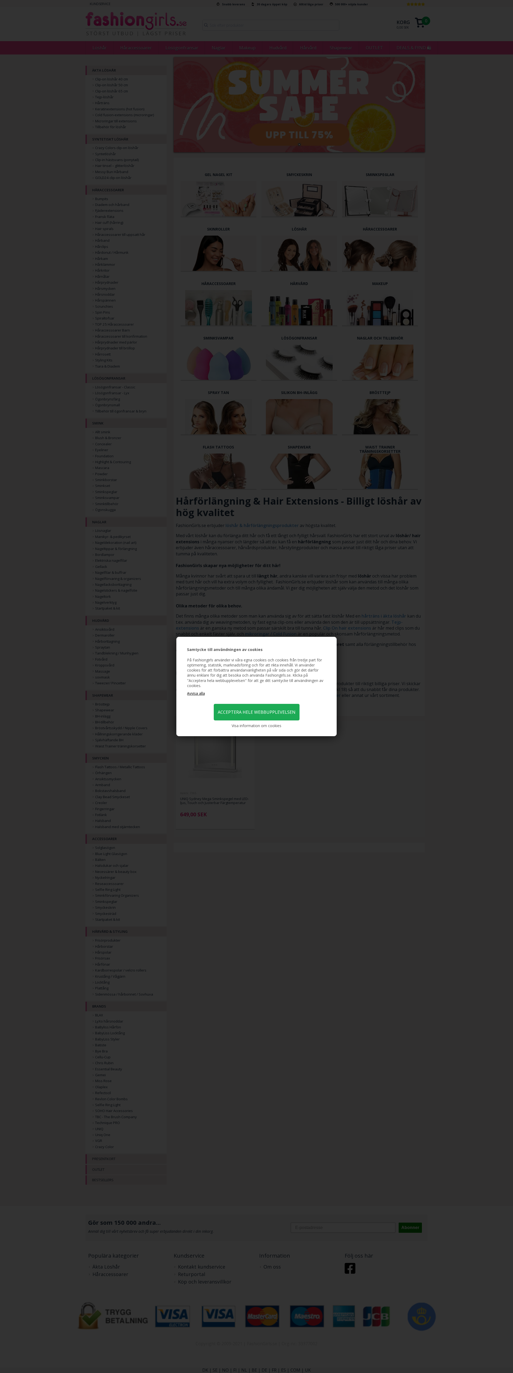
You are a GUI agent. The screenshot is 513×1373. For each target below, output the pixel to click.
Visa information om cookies (256, 725)
